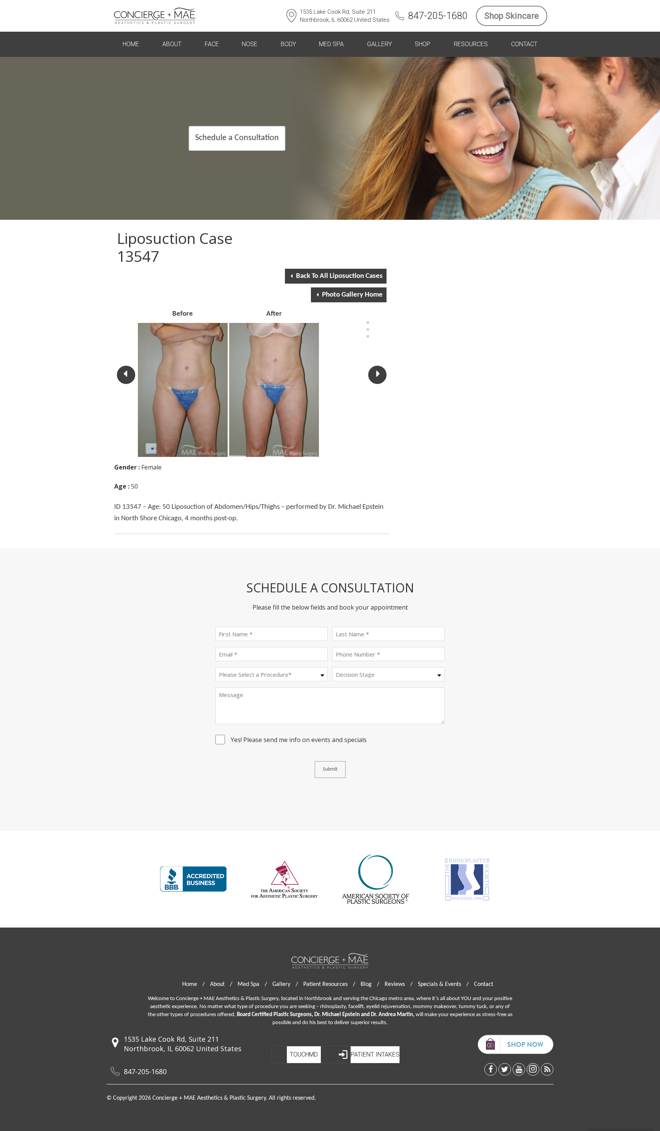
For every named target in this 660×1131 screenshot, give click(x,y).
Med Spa (331, 44)
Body (288, 44)
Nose (249, 44)
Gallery (379, 44)
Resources (471, 44)
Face (212, 44)
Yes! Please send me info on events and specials (299, 741)
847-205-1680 (437, 15)
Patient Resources (329, 984)
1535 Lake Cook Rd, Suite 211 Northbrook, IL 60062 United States (345, 15)
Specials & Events (443, 984)
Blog (370, 984)
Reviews (398, 984)
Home (131, 44)
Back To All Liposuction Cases (339, 276)
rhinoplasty (333, 1007)
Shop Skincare (511, 16)
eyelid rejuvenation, (389, 1007)
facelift (356, 1007)
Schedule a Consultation (237, 138)
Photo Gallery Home (352, 294)
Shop (422, 44)
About (171, 44)
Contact (524, 44)
